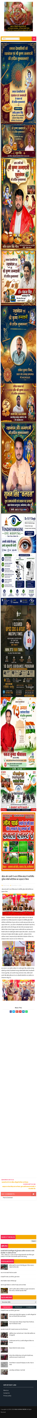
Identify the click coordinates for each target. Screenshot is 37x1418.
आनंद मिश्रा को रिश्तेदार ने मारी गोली (17, 1370)
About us (6, 1390)
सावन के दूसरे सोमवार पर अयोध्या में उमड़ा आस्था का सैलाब (13, 1285)
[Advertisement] (18, 1095)
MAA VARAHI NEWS (20, 1409)
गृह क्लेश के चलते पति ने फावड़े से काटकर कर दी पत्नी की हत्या (14, 1329)
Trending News (7, 1307)
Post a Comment (8, 1197)
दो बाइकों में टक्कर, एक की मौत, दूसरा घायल (10, 1276)
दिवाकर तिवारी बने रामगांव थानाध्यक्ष (17, 1348)
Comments (30, 1307)
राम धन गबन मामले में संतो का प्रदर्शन (9, 1272)
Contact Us (6, 1393)
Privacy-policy (7, 1395)
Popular (18, 1307)
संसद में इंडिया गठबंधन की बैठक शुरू (8, 1281)
